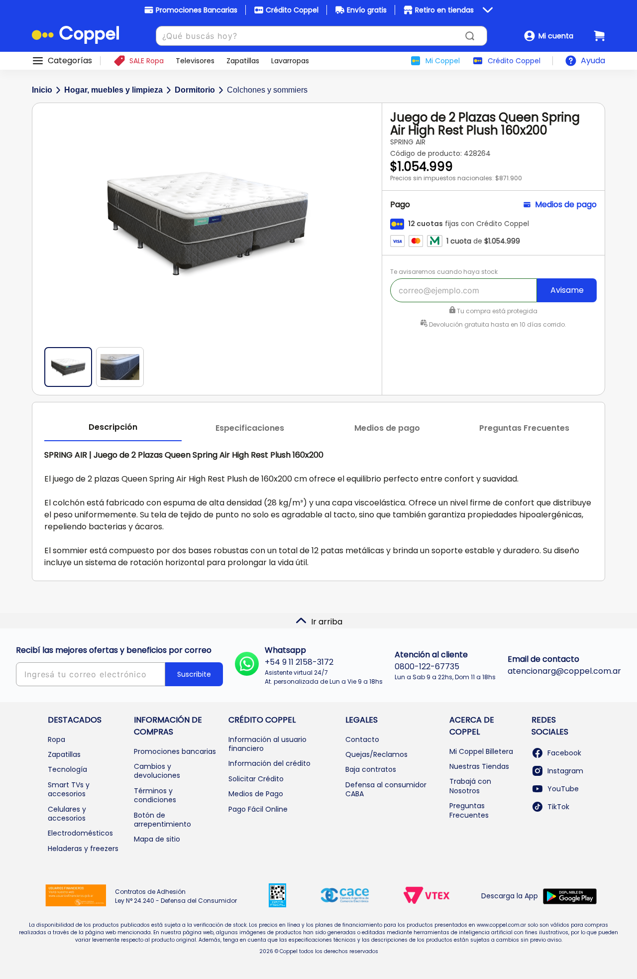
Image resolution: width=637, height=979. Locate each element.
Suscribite (194, 674)
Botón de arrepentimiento (162, 819)
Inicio (42, 90)
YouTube (563, 789)
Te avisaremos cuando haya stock (444, 271)
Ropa (56, 739)
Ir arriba (326, 621)
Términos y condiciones (155, 795)
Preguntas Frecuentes (469, 810)
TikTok (558, 807)
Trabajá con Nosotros (470, 785)
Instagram (565, 771)
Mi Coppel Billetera (481, 751)
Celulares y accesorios (67, 813)
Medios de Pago (255, 794)
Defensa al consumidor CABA (385, 789)
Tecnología (67, 769)
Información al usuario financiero (267, 743)
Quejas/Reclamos (376, 754)
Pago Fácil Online (258, 809)
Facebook (564, 753)
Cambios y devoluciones (157, 770)
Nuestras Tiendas (479, 766)
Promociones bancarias (175, 751)
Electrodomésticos (80, 833)
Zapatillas (64, 754)
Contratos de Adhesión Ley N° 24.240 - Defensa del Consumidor (176, 896)
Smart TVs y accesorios (69, 789)
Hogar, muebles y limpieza (113, 90)
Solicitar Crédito (256, 779)
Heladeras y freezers (83, 849)
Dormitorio (195, 90)
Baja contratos (370, 769)
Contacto (362, 739)
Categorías (70, 60)
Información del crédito (269, 763)
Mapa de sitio (157, 839)
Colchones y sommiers (267, 90)
